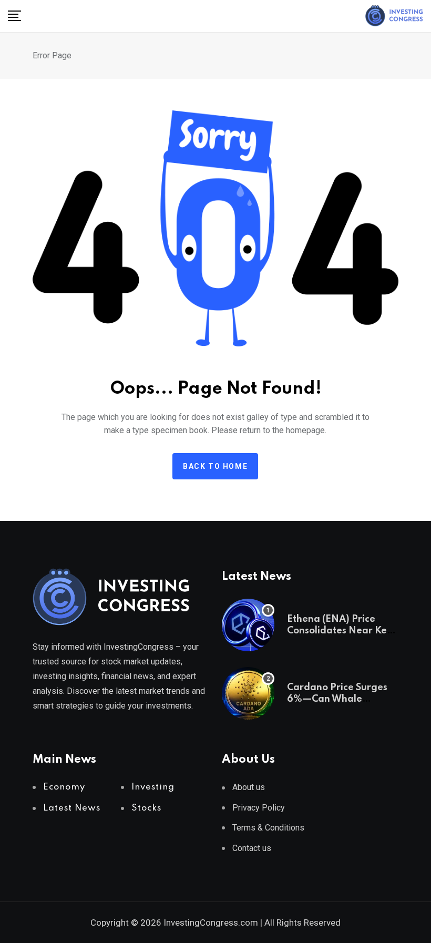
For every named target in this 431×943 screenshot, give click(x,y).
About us (248, 787)
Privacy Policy (258, 808)
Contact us (251, 848)
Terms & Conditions (268, 828)
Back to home (215, 466)
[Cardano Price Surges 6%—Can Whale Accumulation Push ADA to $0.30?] (248, 693)
